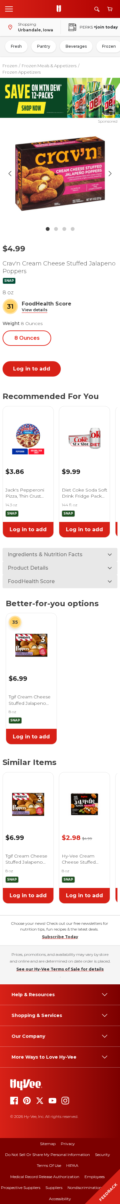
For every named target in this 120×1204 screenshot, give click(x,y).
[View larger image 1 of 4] (60, 173)
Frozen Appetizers (22, 72)
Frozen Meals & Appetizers (49, 65)
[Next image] (110, 173)
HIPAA (72, 1165)
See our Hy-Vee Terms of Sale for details (60, 969)
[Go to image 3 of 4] (64, 229)
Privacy (68, 1143)
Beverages (76, 46)
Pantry (43, 46)
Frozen (10, 65)
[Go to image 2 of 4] (56, 229)
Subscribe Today (60, 936)
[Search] (97, 9)
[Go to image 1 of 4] (48, 229)
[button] (34, 310)
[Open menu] (9, 8)
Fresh (16, 46)
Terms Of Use (49, 1165)
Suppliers (53, 1187)
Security (102, 1154)
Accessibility (60, 1198)
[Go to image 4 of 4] (72, 229)
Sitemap (48, 1143)
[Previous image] (10, 173)
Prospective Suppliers (20, 1187)
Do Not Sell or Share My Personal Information (47, 1154)
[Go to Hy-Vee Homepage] (60, 9)
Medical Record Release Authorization (44, 1176)
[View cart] (110, 9)
